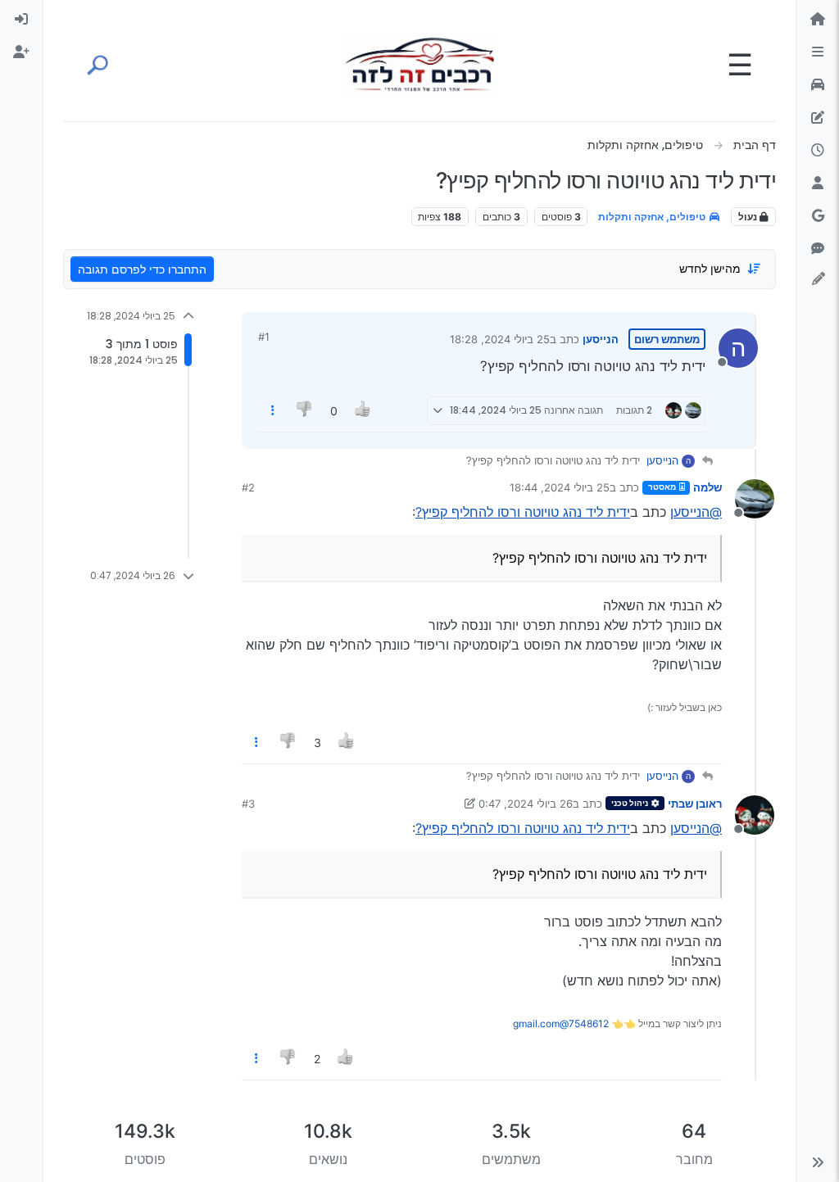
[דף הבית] (817, 20)
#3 (248, 803)
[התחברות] (21, 20)
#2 (248, 487)
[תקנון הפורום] (817, 52)
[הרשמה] (21, 52)
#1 (264, 336)
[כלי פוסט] (273, 410)
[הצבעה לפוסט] (363, 410)
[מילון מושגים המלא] (817, 85)
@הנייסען (696, 512)
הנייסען (601, 339)
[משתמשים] (817, 183)
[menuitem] (21, 20)
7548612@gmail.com (561, 1023)
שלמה (707, 487)
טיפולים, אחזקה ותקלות (653, 217)
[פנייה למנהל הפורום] (817, 249)
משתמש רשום (667, 339)
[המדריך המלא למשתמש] (817, 118)
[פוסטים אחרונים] (817, 151)
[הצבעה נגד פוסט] (305, 410)
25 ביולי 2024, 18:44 (560, 487)
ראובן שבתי (695, 803)
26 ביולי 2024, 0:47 (525, 803)
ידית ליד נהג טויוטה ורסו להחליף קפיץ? (522, 512)
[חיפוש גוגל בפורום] (817, 216)
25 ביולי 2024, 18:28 (500, 339)
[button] (817, 1162)
